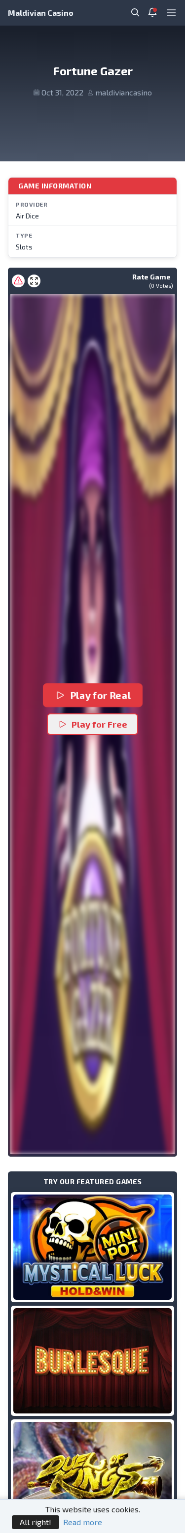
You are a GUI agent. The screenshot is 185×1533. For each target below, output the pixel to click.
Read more (82, 1522)
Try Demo (92, 1247)
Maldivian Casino (41, 12)
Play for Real (100, 695)
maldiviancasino (123, 92)
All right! (35, 1522)
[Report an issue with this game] (18, 281)
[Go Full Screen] (34, 281)
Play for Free (99, 724)
